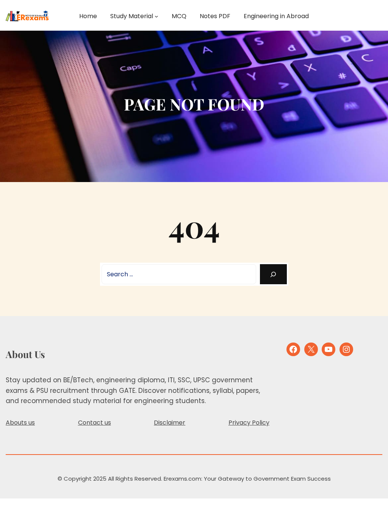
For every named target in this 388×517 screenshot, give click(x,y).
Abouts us (20, 422)
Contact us (94, 422)
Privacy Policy (248, 422)
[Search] (273, 274)
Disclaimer (169, 422)
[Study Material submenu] (156, 16)
